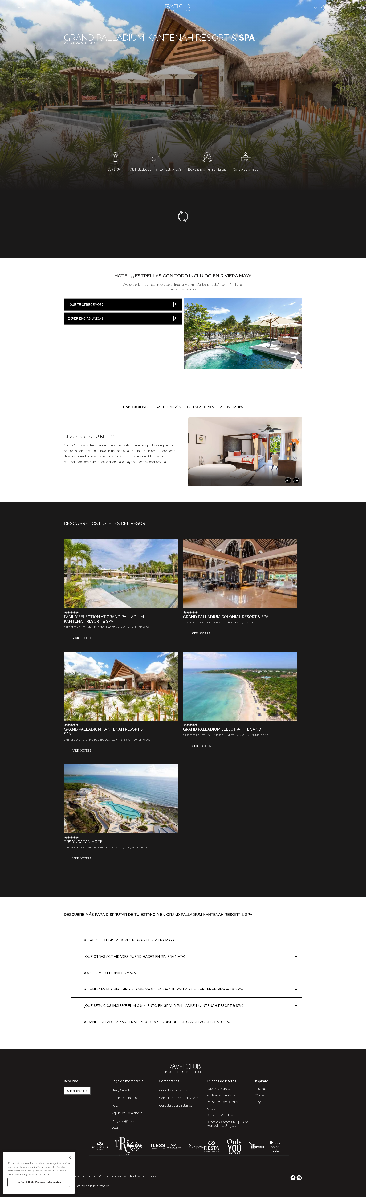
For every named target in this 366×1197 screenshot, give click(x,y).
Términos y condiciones (80, 1176)
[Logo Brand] (177, 7)
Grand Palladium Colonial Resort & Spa (226, 616)
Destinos (21, 7)
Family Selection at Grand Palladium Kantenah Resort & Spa (104, 619)
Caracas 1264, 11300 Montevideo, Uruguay (227, 1124)
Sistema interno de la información (87, 1186)
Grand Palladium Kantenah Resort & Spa (103, 731)
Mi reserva (334, 7)
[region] (39, 1173)
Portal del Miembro (220, 1115)
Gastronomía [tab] (168, 407)
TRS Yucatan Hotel (84, 841)
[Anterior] (288, 480)
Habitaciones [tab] (136, 407)
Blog (257, 1102)
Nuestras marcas (218, 1089)
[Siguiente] (296, 480)
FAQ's (211, 1109)
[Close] (70, 1157)
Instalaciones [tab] (200, 407)
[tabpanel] (183, 451)
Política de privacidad (113, 1176)
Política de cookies (143, 1176)
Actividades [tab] (231, 407)
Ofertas (259, 1095)
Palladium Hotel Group (222, 1102)
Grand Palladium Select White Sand (222, 729)
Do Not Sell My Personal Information (39, 1182)
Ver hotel (82, 638)
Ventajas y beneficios (221, 1095)
